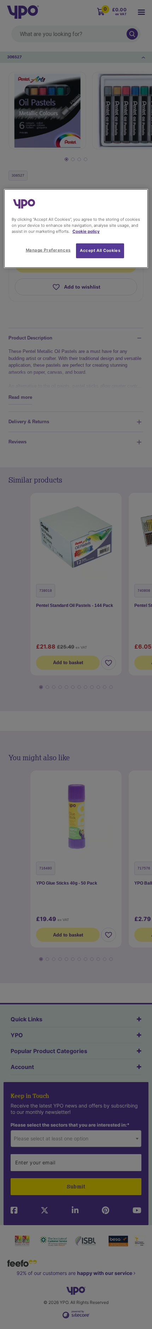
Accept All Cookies (100, 250)
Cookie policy (86, 231)
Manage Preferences (48, 250)
